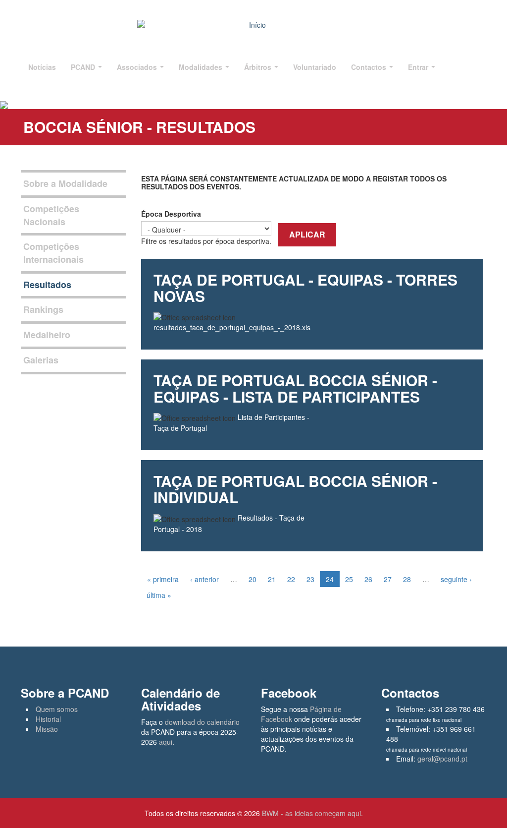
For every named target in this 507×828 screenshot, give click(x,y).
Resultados (47, 284)
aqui (165, 742)
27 (388, 579)
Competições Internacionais (53, 253)
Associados (138, 67)
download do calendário (202, 722)
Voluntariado (314, 67)
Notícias (42, 67)
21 (272, 579)
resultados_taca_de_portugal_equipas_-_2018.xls (231, 327)
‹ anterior (204, 579)
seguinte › (456, 579)
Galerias (40, 360)
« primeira (163, 579)
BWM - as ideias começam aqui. (312, 813)
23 (310, 579)
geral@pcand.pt (442, 759)
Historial (48, 719)
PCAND (84, 67)
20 (252, 579)
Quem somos (57, 709)
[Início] (253, 25)
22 (291, 579)
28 (407, 579)
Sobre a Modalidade (65, 183)
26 (368, 579)
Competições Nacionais (51, 215)
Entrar (419, 67)
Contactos (369, 67)
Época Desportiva (171, 214)
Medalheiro (46, 334)
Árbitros (258, 67)
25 (349, 579)
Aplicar (307, 234)
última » (159, 595)
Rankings (43, 309)
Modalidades (201, 67)
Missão (47, 729)
